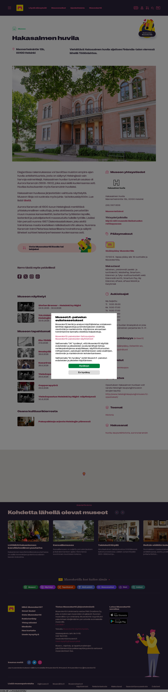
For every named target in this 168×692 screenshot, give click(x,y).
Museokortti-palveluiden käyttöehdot (74, 338)
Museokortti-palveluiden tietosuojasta (74, 336)
